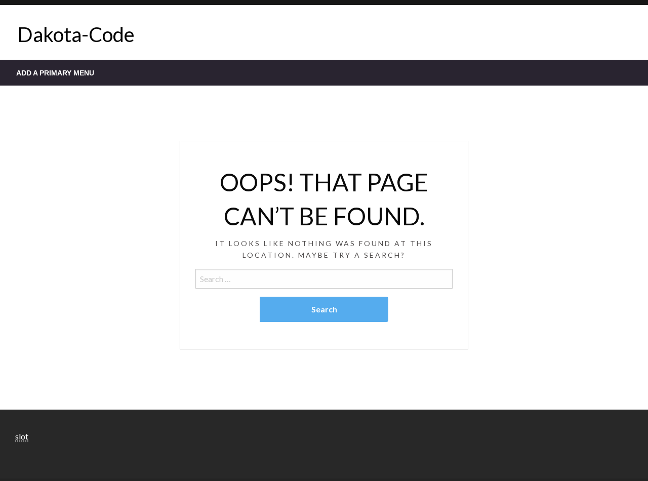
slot (21, 436)
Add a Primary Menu (55, 73)
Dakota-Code (76, 34)
